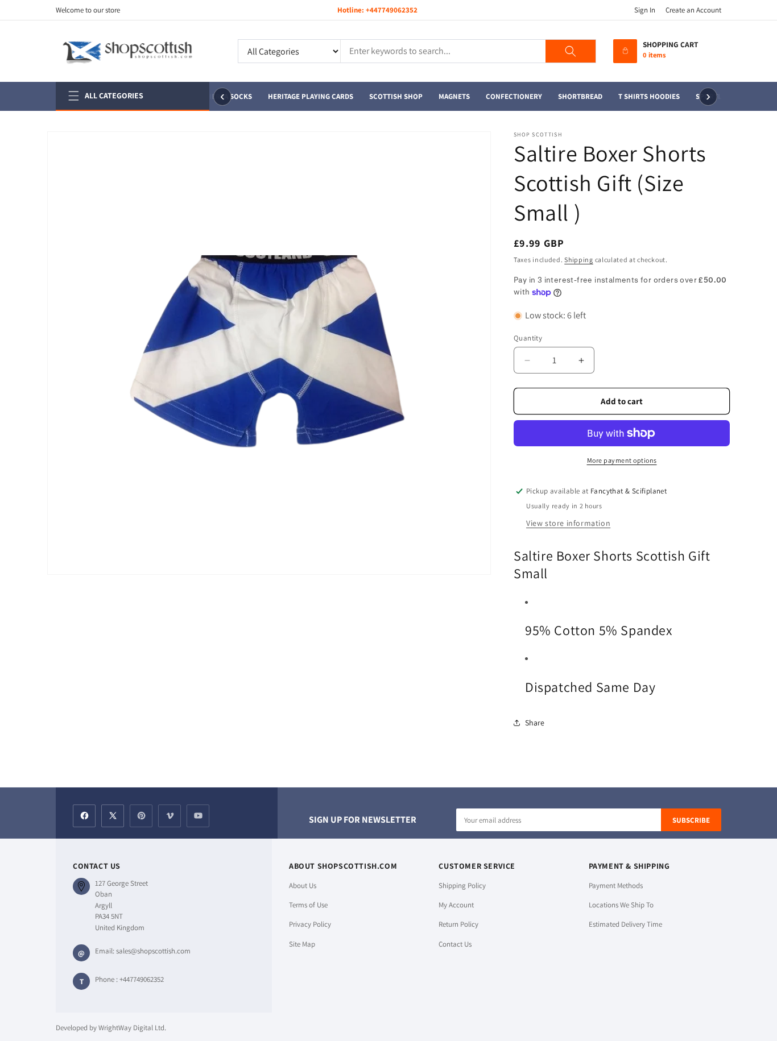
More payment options (622, 460)
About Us (302, 885)
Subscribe (691, 820)
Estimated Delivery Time (625, 924)
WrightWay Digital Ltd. (132, 1027)
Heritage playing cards (307, 96)
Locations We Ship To (621, 905)
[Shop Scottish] (138, 51)
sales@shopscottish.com (153, 951)
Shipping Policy (462, 885)
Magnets (450, 96)
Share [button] (534, 722)
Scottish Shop (392, 96)
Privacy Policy (310, 924)
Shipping (578, 259)
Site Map (302, 944)
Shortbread (577, 96)
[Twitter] (112, 815)
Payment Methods (616, 885)
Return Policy (458, 924)
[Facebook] (84, 815)
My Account (456, 905)
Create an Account (693, 10)
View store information (568, 523)
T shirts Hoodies (645, 96)
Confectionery (510, 96)
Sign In (644, 10)
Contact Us (455, 944)
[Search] (570, 51)
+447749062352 (392, 10)
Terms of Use (308, 905)
